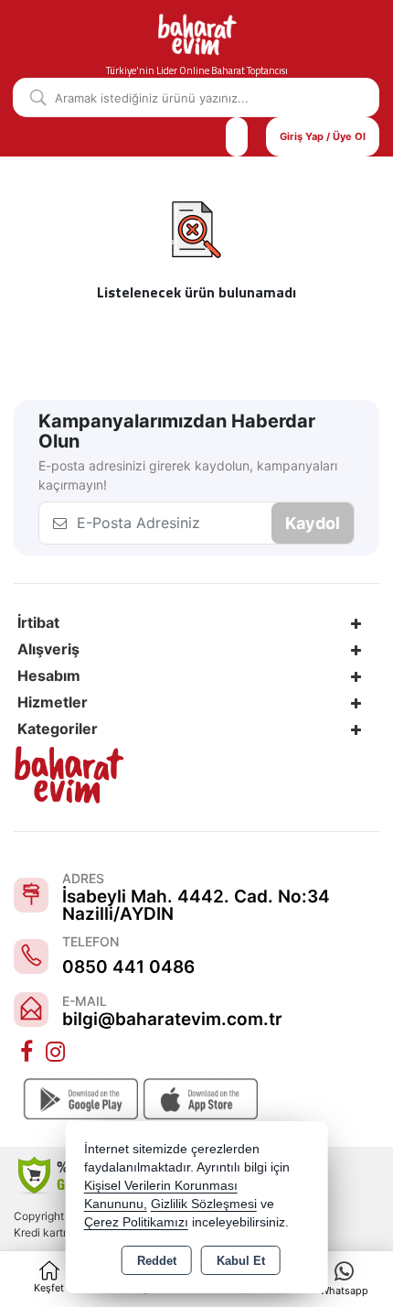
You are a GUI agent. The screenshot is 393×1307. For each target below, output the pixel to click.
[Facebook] (28, 1052)
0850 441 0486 (128, 967)
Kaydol (312, 523)
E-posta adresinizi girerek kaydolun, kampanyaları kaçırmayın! (187, 475)
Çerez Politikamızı (136, 1222)
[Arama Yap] (31, 97)
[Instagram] (57, 1052)
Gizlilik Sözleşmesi (204, 1204)
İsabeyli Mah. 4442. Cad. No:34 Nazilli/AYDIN (196, 905)
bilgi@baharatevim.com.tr (172, 1019)
